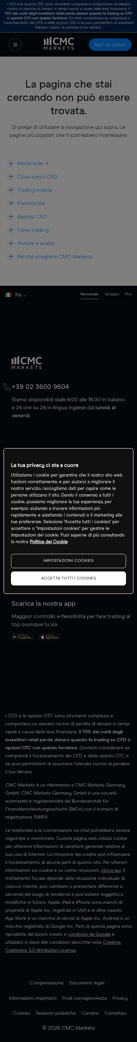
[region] (68, 521)
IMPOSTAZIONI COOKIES (68, 561)
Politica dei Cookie (49, 542)
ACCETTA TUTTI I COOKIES (68, 578)
